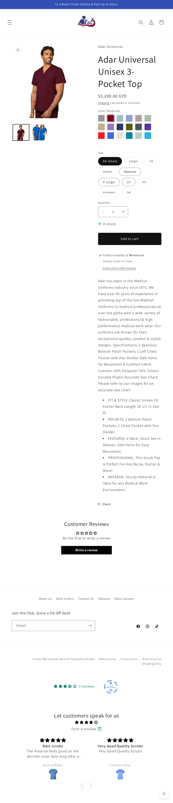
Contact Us (86, 598)
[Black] (101, 118)
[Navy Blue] (120, 127)
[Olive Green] (129, 127)
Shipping (103, 103)
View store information (119, 268)
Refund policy (107, 659)
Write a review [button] (86, 550)
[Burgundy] (110, 118)
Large (136, 162)
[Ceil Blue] (129, 118)
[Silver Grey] (120, 135)
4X (146, 183)
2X (129, 182)
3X (154, 162)
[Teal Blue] (129, 135)
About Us (45, 598)
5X (131, 193)
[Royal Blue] (110, 135)
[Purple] (148, 127)
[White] (101, 144)
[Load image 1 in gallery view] (21, 132)
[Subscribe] (90, 625)
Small (110, 172)
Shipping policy (151, 663)
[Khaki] (101, 127)
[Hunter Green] (148, 118)
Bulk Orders (65, 598)
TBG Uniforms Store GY (55, 659)
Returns (104, 598)
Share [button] (106, 504)
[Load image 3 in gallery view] (39, 132)
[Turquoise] (148, 135)
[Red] (101, 135)
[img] (86, 722)
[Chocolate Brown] (138, 118)
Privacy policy (129, 659)
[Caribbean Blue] (120, 118)
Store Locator (124, 598)
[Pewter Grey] (138, 127)
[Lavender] (110, 127)
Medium (130, 171)
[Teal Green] (138, 135)
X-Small (111, 193)
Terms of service (151, 659)
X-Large (109, 182)
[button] (10, 22)
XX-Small (110, 161)
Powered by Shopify (82, 659)
